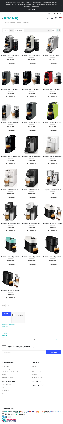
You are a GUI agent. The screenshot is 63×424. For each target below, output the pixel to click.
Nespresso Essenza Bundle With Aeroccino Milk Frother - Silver (10, 123)
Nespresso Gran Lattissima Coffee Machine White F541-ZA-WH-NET (52, 156)
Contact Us (4, 333)
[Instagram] (60, 13)
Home (2, 23)
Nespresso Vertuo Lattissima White (31, 223)
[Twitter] (57, 13)
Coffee (19, 22)
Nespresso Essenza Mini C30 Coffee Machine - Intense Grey (31, 123)
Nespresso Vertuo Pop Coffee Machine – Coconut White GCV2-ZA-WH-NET (31, 257)
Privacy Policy (5, 366)
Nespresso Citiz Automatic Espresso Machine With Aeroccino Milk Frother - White (31, 56)
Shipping (4, 374)
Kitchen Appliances (10, 22)
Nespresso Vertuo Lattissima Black (10, 223)
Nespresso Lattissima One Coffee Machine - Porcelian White (10, 190)
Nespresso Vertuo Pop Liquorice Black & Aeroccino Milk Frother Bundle (10, 290)
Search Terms (5, 326)
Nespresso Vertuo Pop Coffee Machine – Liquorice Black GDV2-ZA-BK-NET (52, 257)
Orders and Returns (7, 331)
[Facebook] (55, 13)
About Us (34, 366)
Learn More (31, 9)
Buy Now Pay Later (6, 385)
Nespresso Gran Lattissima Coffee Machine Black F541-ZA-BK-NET (31, 156)
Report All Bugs (53, 339)
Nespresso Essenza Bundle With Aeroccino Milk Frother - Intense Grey (10, 89)
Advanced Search (6, 329)
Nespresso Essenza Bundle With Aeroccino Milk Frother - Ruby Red (52, 89)
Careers (34, 374)
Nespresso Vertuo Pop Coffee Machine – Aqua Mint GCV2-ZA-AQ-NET (10, 257)
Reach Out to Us (6, 396)
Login (3, 393)
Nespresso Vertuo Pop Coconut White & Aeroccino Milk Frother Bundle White (52, 223)
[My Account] (56, 18)
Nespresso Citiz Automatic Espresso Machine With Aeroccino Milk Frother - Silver (10, 56)
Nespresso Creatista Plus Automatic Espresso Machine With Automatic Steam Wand (52, 56)
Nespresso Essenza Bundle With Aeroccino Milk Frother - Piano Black (31, 89)
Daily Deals (4, 335)
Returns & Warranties (7, 377)
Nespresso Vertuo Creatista (52, 190)
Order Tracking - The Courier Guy (10, 372)
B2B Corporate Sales (37, 372)
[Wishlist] (51, 18)
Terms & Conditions (37, 369)
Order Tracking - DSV (7, 369)
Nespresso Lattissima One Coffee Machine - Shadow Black (31, 190)
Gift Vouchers (5, 390)
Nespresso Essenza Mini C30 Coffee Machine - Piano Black (10, 156)
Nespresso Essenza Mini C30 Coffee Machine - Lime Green (52, 123)
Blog (3, 337)
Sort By (11, 30)
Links (49, 13)
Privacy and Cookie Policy (8, 324)
